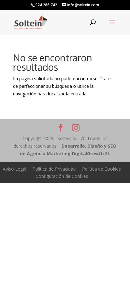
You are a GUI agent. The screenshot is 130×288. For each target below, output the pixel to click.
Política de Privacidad (54, 169)
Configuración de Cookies (62, 176)
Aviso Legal (14, 169)
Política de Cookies (101, 169)
